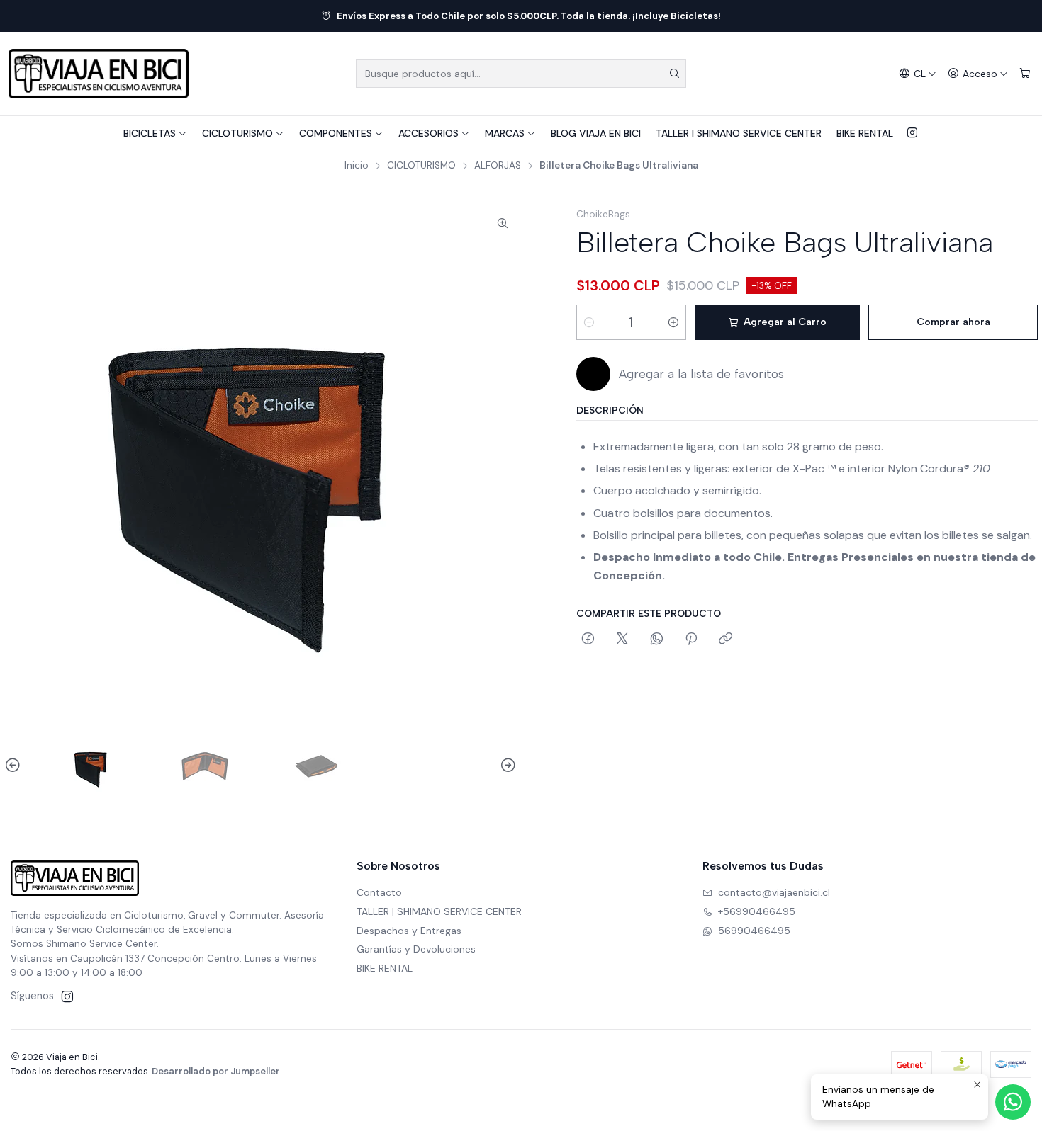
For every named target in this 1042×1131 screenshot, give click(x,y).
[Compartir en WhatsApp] (656, 639)
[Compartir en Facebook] (588, 639)
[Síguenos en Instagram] (912, 133)
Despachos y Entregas (409, 930)
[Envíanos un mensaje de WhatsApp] (1013, 1102)
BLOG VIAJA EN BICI (596, 133)
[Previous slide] (15, 765)
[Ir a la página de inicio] (99, 73)
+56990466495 (756, 911)
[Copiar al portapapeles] (725, 639)
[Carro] (1024, 74)
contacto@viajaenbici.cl (774, 892)
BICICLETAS (149, 133)
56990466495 (754, 930)
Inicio (356, 166)
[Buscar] (674, 73)
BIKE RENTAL (864, 133)
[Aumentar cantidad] (673, 322)
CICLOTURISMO (237, 133)
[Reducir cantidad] (589, 322)
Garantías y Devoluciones (416, 949)
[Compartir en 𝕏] (622, 639)
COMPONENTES (335, 133)
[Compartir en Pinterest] (691, 639)
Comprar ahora (953, 322)
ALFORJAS (497, 166)
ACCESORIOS (428, 133)
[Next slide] (506, 765)
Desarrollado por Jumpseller (216, 1071)
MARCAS (505, 133)
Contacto (379, 892)
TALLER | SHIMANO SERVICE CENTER (739, 133)
